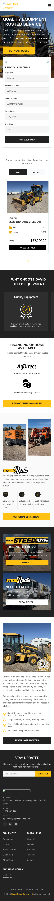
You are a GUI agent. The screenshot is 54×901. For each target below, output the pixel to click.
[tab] (18, 172)
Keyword (9, 73)
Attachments (8, 860)
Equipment (32, 849)
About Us (31, 839)
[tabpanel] (28, 217)
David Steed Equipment (22, 894)
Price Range (10, 111)
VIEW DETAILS (28, 247)
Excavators (8, 839)
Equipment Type (12, 86)
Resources (31, 855)
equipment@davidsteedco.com (16, 818)
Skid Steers (8, 855)
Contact (30, 860)
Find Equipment (27, 139)
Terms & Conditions (34, 889)
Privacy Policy (17, 889)
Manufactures (11, 98)
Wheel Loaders (9, 849)
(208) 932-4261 (10, 811)
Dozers (6, 844)
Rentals (30, 844)
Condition (9, 124)
